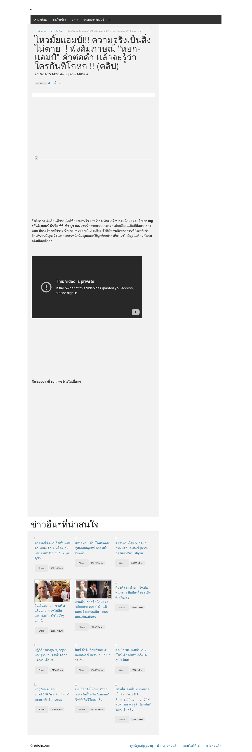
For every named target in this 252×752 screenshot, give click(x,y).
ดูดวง (75, 19)
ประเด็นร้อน (40, 19)
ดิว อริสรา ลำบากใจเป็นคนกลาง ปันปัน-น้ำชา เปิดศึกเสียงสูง (133, 592)
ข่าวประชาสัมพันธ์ (93, 19)
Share (41, 568)
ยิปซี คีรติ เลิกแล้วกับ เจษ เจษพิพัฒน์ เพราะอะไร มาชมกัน (92, 655)
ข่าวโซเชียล (59, 19)
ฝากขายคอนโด (167, 745)
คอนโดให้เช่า (192, 745)
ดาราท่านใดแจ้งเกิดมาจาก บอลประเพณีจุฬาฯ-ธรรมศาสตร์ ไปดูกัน (131, 548)
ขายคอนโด (213, 745)
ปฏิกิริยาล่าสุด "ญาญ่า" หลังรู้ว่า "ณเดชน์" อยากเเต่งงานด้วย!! (51, 655)
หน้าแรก (42, 31)
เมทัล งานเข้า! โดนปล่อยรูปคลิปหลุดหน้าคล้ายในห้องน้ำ (92, 548)
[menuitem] (42, 31)
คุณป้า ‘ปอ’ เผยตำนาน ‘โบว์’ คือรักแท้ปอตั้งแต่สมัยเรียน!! (131, 655)
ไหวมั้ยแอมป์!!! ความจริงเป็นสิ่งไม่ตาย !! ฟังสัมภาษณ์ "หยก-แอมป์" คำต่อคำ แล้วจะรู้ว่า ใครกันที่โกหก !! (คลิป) (133, 699)
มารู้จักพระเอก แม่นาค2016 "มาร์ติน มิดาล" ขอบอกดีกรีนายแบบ (52, 694)
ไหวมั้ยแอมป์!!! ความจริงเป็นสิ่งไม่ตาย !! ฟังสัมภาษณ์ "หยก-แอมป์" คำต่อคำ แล (104, 31)
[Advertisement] (93, 124)
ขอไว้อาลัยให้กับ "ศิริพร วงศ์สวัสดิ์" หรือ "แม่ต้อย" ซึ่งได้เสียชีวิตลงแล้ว (92, 694)
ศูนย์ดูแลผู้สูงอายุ (141, 745)
